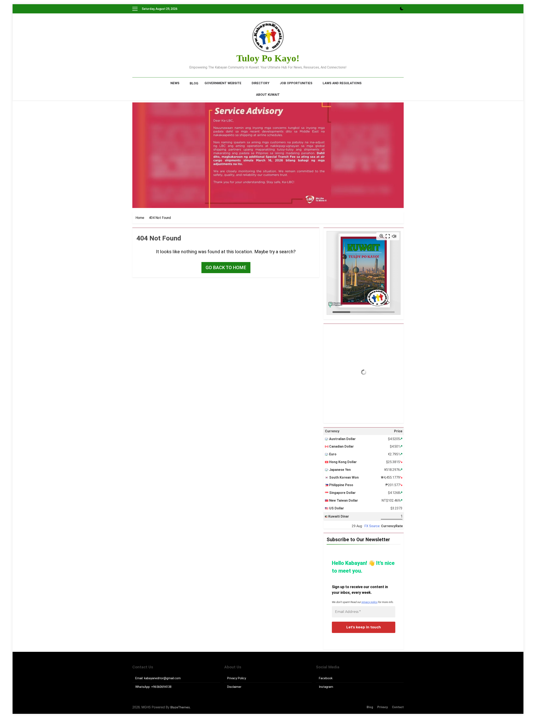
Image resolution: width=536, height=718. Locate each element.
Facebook (325, 678)
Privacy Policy (236, 678)
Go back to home (226, 267)
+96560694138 (161, 687)
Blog (194, 83)
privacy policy (370, 602)
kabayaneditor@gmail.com (162, 678)
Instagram (326, 687)
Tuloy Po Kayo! (267, 58)
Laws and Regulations (342, 83)
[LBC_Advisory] (268, 155)
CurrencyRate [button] (392, 526)
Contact (398, 707)
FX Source (372, 526)
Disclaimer (234, 687)
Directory (260, 83)
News (174, 83)
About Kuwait (268, 95)
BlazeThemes (180, 707)
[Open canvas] (135, 8)
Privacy (382, 707)
